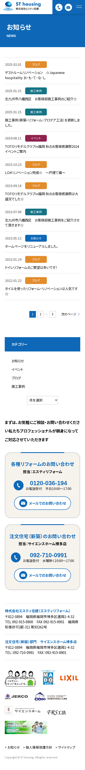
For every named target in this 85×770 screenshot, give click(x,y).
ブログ (16, 377)
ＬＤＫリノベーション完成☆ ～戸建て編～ (35, 172)
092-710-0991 (48, 555)
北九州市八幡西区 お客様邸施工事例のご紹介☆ (41, 98)
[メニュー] (79, 7)
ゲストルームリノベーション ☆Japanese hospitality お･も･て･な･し (35, 75)
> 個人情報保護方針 (37, 747)
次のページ (68, 314)
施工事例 (18, 386)
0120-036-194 (48, 483)
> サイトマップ (65, 747)
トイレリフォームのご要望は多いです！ (31, 267)
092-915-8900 (22, 621)
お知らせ (18, 360)
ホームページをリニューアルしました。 (31, 246)
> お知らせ (12, 747)
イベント (17, 369)
